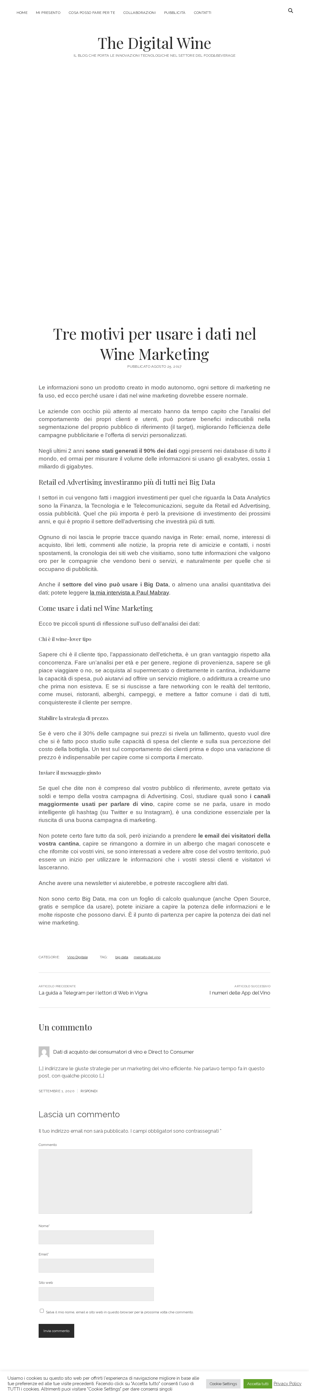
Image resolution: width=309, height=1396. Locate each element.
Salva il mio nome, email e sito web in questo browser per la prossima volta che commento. (120, 1312)
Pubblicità (175, 13)
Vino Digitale (77, 957)
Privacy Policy (287, 1383)
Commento (48, 1145)
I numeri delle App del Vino (239, 993)
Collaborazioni (139, 13)
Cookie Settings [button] (223, 1384)
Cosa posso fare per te (92, 13)
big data (121, 957)
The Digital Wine (154, 42)
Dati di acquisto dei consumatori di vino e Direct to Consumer (123, 1052)
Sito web (46, 1282)
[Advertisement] (154, 122)
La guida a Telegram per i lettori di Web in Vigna (93, 993)
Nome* (44, 1226)
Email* (44, 1254)
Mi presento (48, 13)
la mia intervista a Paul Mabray (129, 592)
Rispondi (89, 1091)
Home (22, 13)
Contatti (203, 13)
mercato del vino (147, 957)
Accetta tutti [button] (258, 1384)
